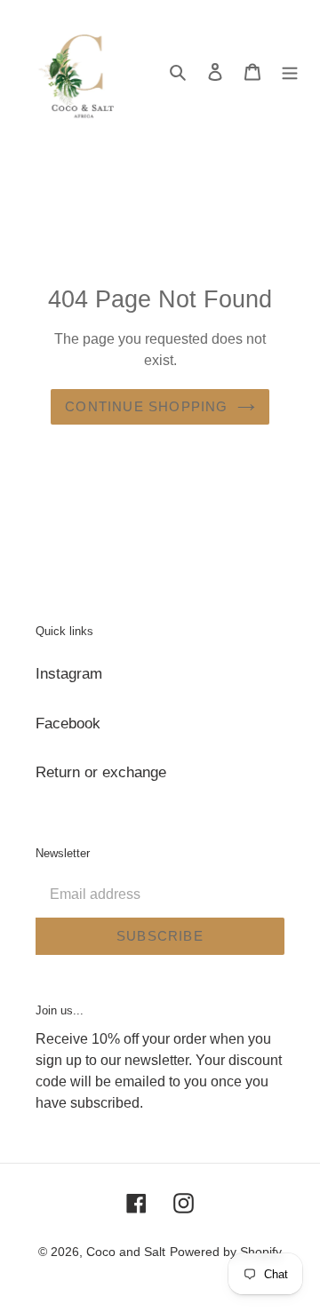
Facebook (68, 723)
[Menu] (289, 71)
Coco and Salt (125, 1251)
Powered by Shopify (226, 1251)
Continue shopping (146, 406)
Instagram (69, 673)
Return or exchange (101, 772)
